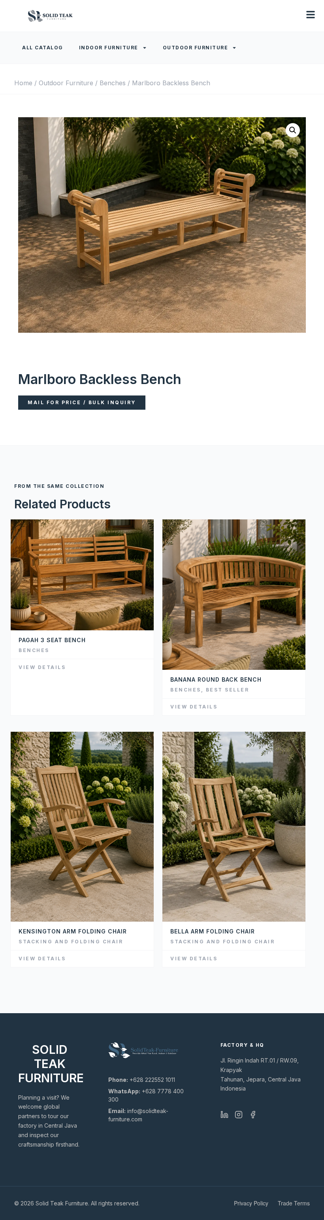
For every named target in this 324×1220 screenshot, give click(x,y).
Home (23, 83)
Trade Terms (294, 1203)
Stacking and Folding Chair (71, 942)
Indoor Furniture (108, 48)
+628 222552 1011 (141, 1079)
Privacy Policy (251, 1203)
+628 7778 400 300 (146, 1095)
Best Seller (227, 690)
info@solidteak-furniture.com (138, 1115)
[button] (293, 130)
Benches (113, 83)
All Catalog (42, 48)
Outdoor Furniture (195, 48)
